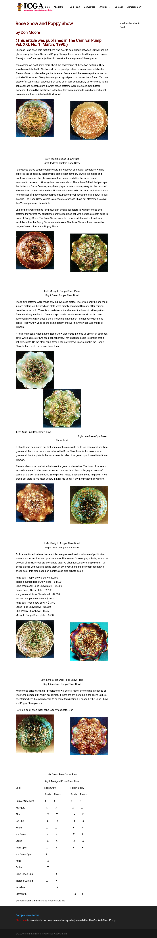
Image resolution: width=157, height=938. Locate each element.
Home (47, 7)
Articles (103, 7)
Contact (119, 7)
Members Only (134, 7)
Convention (90, 7)
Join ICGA (75, 7)
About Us (58, 7)
